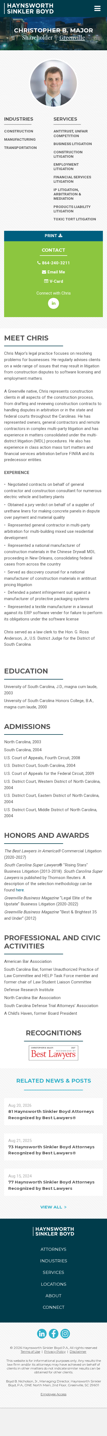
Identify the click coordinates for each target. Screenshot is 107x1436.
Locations (53, 1284)
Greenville (72, 37)
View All (51, 1207)
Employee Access (53, 1394)
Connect (53, 1307)
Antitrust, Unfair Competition (71, 133)
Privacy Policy (55, 1352)
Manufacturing (27, 139)
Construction (27, 131)
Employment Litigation (66, 166)
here (20, 890)
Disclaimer (78, 1352)
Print (51, 235)
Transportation (27, 147)
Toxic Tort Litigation (75, 219)
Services (53, 1272)
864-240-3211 (56, 262)
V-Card (56, 281)
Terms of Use (30, 1352)
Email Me (56, 272)
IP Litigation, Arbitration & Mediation (67, 194)
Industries (53, 1260)
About (53, 1295)
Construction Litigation (68, 154)
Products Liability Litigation (72, 209)
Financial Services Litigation (72, 179)
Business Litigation (73, 144)
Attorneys (53, 1249)
